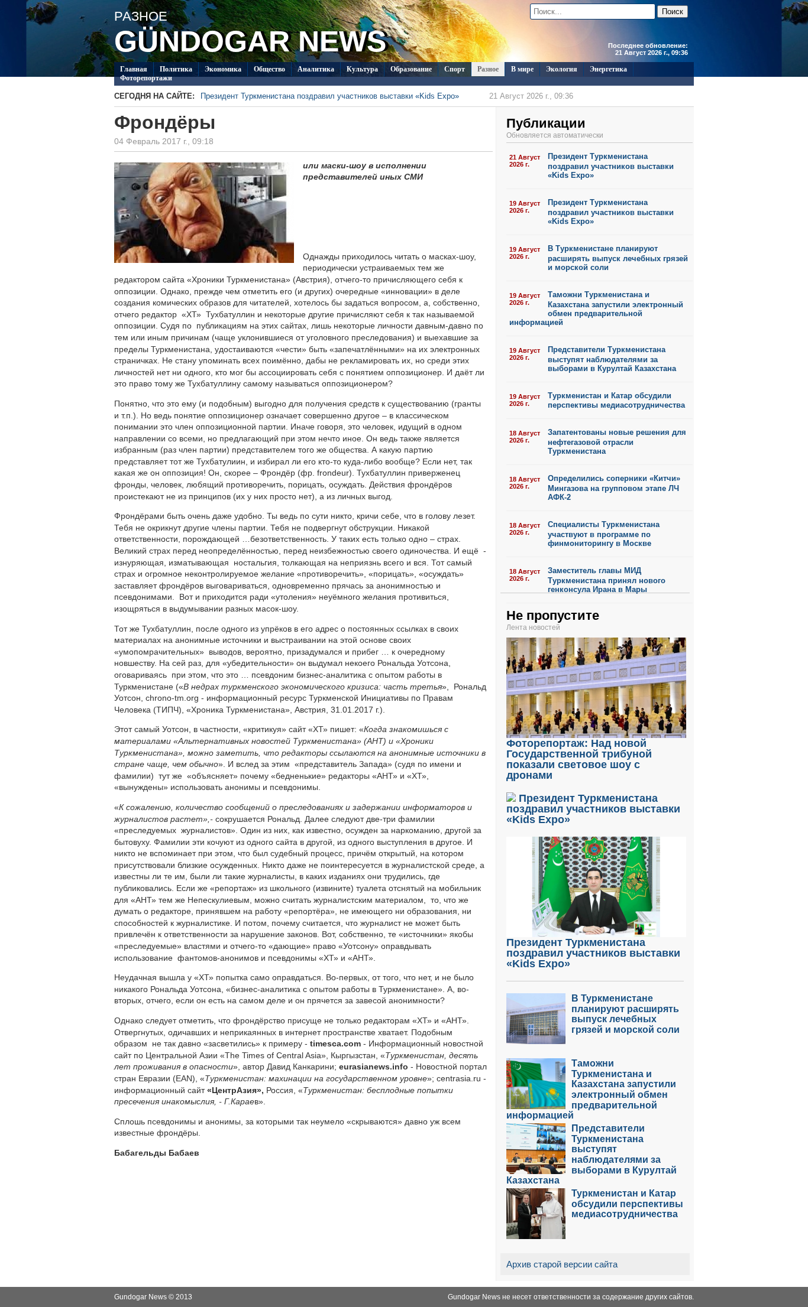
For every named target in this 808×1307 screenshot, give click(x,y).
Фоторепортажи (146, 78)
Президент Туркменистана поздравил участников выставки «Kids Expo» (387, 96)
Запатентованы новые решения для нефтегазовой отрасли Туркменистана (617, 442)
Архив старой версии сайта (562, 1264)
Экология (561, 69)
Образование (411, 69)
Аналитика (316, 69)
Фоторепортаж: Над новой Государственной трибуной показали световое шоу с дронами (579, 759)
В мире (522, 69)
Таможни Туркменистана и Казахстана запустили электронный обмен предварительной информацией (596, 308)
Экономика (223, 69)
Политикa (176, 69)
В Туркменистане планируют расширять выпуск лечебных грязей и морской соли (618, 258)
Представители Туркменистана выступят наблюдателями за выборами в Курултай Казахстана (612, 359)
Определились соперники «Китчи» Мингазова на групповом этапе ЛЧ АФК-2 (614, 488)
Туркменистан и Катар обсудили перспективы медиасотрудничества (616, 400)
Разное (488, 69)
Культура (362, 69)
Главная (133, 69)
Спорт (454, 69)
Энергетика (608, 69)
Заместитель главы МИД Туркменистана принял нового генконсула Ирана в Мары (606, 580)
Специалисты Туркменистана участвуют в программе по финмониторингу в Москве (604, 534)
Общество (269, 69)
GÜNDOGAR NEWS (250, 41)
